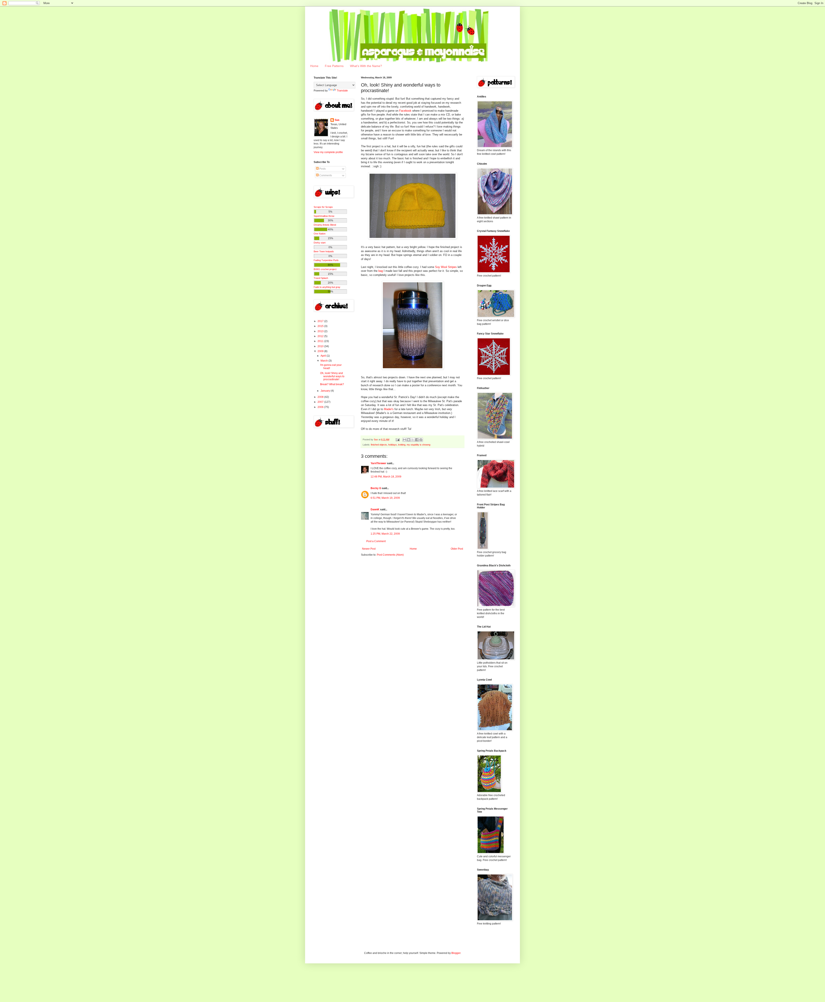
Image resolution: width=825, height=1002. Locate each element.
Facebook (405, 110)
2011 (321, 341)
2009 (321, 351)
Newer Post (369, 548)
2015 (321, 326)
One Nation (319, 233)
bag (380, 270)
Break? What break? (332, 384)
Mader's (389, 409)
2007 (321, 401)
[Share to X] (413, 440)
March (324, 360)
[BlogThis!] (408, 440)
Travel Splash (321, 278)
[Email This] (404, 440)
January (326, 390)
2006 (321, 407)
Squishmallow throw (324, 216)
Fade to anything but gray (327, 287)
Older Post (457, 548)
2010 (321, 346)
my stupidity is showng (418, 444)
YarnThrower (378, 463)
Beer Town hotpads (324, 251)
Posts (322, 168)
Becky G (376, 488)
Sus (337, 120)
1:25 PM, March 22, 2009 (385, 533)
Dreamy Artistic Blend (325, 225)
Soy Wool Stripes (446, 267)
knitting (401, 444)
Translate (342, 90)
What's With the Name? (366, 66)
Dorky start (319, 242)
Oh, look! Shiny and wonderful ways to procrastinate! (332, 376)
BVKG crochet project (325, 269)
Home (314, 66)
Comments (325, 175)
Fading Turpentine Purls (326, 260)
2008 (321, 396)
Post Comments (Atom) (390, 554)
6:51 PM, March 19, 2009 (385, 497)
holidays (392, 444)
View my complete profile (328, 152)
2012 (321, 336)
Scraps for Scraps (323, 207)
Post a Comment (376, 541)
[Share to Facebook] (417, 440)
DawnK (375, 509)
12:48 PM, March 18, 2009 (386, 476)
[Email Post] (397, 439)
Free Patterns (334, 66)
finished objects (379, 444)
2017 (321, 321)
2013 (321, 331)
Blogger (455, 953)
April (324, 355)
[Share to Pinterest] (421, 440)
